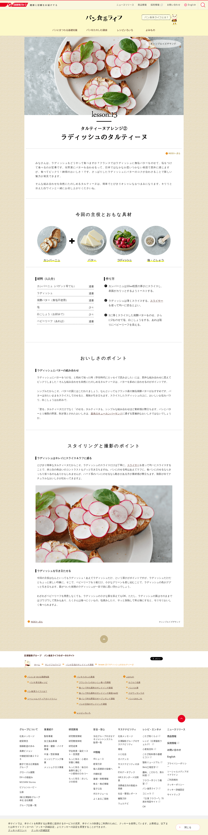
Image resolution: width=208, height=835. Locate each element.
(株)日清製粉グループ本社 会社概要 (30, 798)
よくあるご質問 (100, 798)
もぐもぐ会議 (134, 682)
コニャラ (147, 793)
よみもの (130, 677)
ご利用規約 (172, 779)
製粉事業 (48, 736)
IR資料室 (97, 773)
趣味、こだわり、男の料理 (153, 774)
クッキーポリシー (175, 784)
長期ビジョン (26, 750)
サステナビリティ (127, 729)
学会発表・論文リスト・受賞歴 (78, 752)
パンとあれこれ (135, 699)
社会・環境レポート (127, 793)
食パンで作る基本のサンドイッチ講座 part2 (98, 693)
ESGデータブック (126, 772)
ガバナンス (123, 758)
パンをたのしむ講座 (86, 677)
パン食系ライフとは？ (37, 691)
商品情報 (142, 4)
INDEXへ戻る (174, 153)
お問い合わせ (173, 4)
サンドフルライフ (53, 665)
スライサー (156, 300)
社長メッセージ (27, 736)
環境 (120, 749)
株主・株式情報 (100, 783)
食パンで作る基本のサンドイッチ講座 (96, 688)
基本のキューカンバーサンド (106, 413)
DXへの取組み (26, 777)
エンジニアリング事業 (53, 760)
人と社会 (122, 754)
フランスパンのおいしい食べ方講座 (95, 682)
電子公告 (97, 788)
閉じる (187, 827)
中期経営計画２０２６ (29, 757)
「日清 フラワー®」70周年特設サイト (153, 800)
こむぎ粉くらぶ (150, 736)
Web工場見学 (149, 767)
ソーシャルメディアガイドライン (42, 699)
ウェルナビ (123, 803)
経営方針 (97, 763)
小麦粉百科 (148, 749)
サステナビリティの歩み (128, 765)
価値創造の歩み (27, 745)
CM (144, 806)
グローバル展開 (27, 772)
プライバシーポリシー (177, 765)
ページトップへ (181, 718)
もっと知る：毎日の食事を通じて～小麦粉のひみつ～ (78, 770)
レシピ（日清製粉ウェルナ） (152, 742)
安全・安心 (99, 729)
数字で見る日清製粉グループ (29, 765)
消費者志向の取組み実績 (127, 787)
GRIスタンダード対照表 (128, 779)
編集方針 (122, 798)
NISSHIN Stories (28, 782)
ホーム (37, 665)
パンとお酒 (133, 688)
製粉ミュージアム (151, 762)
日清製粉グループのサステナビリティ (128, 742)
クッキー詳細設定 (175, 789)
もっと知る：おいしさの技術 (78, 780)
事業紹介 (48, 729)
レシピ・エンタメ (152, 729)
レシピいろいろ (84, 713)
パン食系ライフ (150, 788)
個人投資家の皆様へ (103, 768)
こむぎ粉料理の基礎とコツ (152, 756)
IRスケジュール (100, 793)
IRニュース (98, 758)
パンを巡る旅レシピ (38, 682)
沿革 (22, 792)
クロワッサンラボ (136, 693)
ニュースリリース (125, 4)
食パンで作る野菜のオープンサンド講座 (97, 699)
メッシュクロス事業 (53, 767)
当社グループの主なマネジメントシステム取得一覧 (104, 739)
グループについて (29, 729)
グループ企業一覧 (28, 805)
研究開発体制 (75, 740)
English (192, 4)
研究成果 (73, 745)
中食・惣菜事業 (51, 754)
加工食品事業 (50, 740)
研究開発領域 (75, 736)
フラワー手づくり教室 (152, 782)
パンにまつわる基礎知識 (38, 677)
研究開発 (73, 729)
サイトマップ (173, 794)
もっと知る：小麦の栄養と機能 (78, 760)
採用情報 (155, 4)
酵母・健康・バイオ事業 (53, 747)
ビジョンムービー (28, 787)
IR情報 (96, 752)
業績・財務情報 (100, 778)
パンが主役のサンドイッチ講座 (80, 665)
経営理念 (24, 740)
